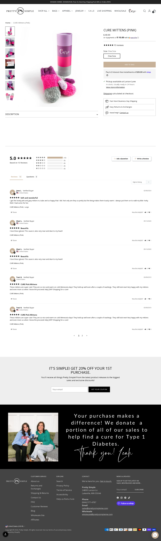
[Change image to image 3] (10, 53)
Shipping (107, 93)
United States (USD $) (15, 526)
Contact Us (36, 497)
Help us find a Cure (65, 499)
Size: (109, 51)
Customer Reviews (39, 506)
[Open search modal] (144, 11)
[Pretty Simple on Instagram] (121, 498)
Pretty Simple (23, 530)
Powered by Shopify (12, 532)
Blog (33, 510)
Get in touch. (106, 481)
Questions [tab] (30, 177)
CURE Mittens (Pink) (16, 207)
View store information (115, 87)
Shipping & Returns (40, 493)
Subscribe (139, 489)
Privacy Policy (62, 485)
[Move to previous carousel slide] (148, 138)
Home (7, 23)
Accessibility (62, 494)
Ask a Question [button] (122, 159)
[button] (129, 37)
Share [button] (15, 212)
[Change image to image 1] (10, 31)
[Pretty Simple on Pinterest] (125, 498)
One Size (112, 56)
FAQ (33, 502)
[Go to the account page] (149, 11)
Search (59, 481)
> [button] (86, 335)
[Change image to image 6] (10, 85)
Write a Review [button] (143, 159)
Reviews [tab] (14, 177)
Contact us (124, 112)
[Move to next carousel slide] (154, 138)
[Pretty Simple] (20, 10)
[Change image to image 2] (10, 42)
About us (35, 481)
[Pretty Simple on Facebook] (118, 498)
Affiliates (35, 519)
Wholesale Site (37, 515)
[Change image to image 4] (10, 64)
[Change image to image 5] (10, 74)
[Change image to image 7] (10, 96)
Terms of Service (64, 490)
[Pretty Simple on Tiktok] (129, 498)
